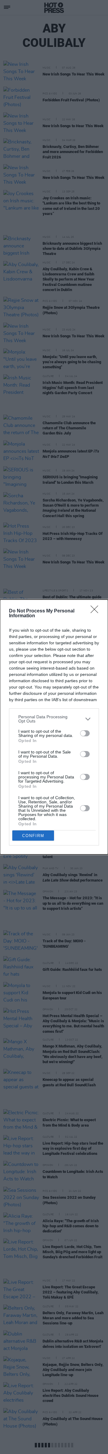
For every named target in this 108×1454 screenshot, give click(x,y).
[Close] (96, 611)
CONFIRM (33, 835)
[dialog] (54, 727)
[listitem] (54, 719)
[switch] (85, 733)
